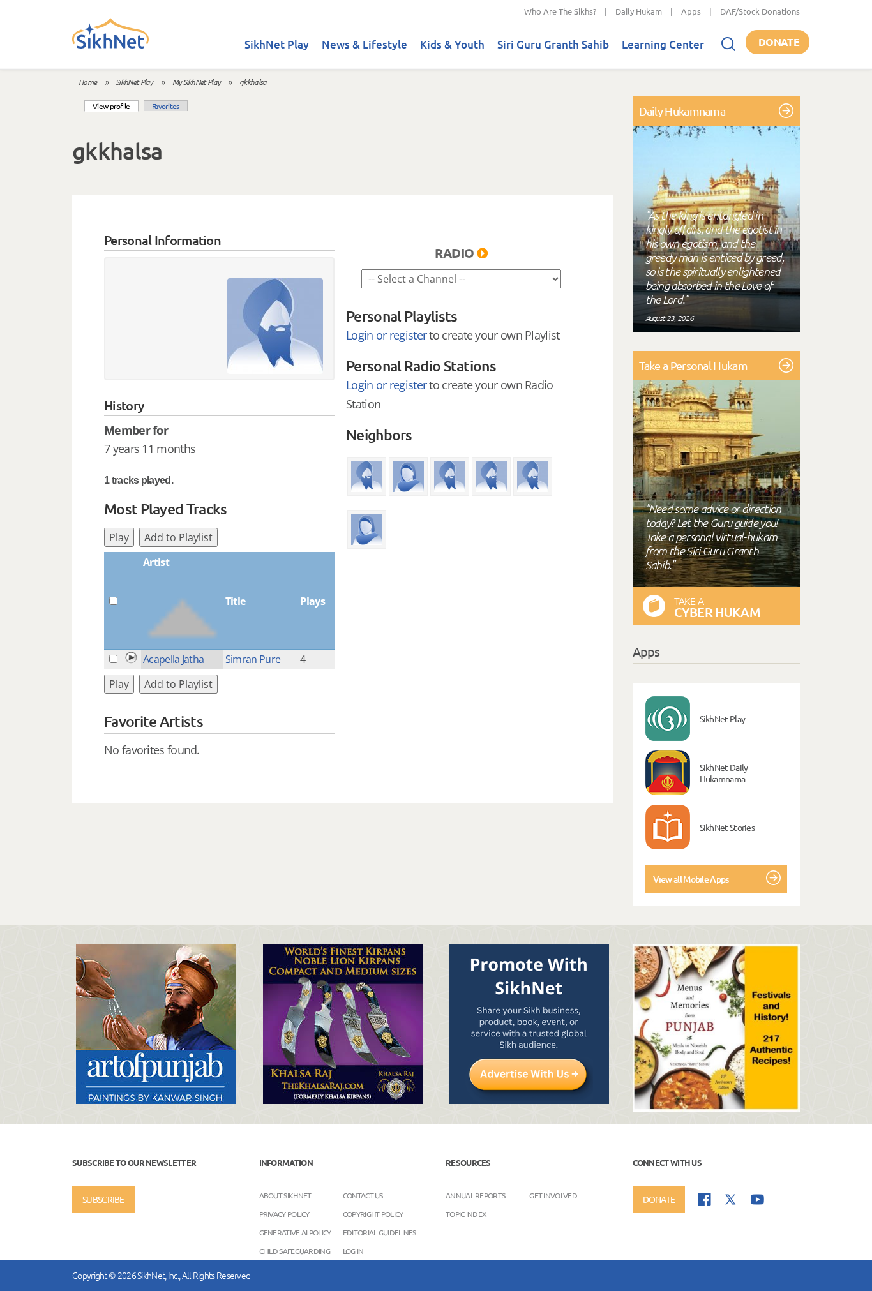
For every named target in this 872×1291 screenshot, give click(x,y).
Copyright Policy (373, 1214)
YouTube (757, 1199)
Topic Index (466, 1214)
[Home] (110, 46)
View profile (116, 105)
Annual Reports (475, 1195)
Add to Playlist (178, 537)
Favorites (165, 106)
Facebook (704, 1199)
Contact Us (363, 1195)
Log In (353, 1251)
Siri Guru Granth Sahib (553, 44)
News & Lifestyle (364, 44)
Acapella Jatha (173, 659)
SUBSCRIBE (103, 1199)
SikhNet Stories (727, 827)
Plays (312, 601)
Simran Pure (252, 659)
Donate (778, 42)
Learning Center (663, 44)
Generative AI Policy (295, 1232)
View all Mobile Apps (691, 879)
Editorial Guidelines (379, 1232)
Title (235, 601)
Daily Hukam (638, 11)
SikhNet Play (276, 44)
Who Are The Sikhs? (560, 11)
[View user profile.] (275, 326)
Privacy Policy (284, 1214)
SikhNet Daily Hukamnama (724, 772)
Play (119, 537)
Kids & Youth (452, 44)
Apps (691, 11)
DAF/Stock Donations (760, 11)
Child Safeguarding (294, 1251)
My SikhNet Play (196, 82)
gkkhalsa (252, 82)
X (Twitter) (731, 1199)
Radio (454, 252)
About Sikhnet (285, 1195)
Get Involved (553, 1195)
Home (87, 82)
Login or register (386, 335)
